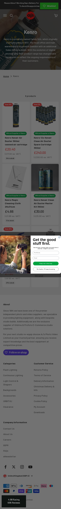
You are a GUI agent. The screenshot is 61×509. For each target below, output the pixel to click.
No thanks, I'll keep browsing (46, 269)
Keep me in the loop (46, 263)
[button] (14, 501)
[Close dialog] (59, 237)
